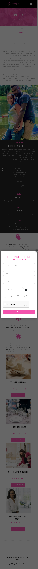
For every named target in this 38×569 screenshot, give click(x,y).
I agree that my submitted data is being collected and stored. (18, 296)
